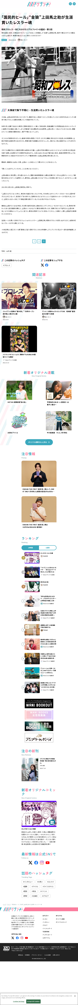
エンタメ (45, 919)
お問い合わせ (56, 955)
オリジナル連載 (60, 919)
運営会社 (20, 955)
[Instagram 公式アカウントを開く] (22, 938)
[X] (30, 863)
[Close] (75, 996)
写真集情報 (46, 932)
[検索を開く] (70, 4)
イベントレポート (47, 928)
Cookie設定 (47, 955)
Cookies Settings (18, 1001)
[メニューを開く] (74, 4)
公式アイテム (46, 938)
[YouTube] (47, 863)
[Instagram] (42, 863)
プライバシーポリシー (37, 955)
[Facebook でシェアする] (46, 265)
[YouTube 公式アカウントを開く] (26, 938)
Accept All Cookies (33, 1001)
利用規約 (27, 955)
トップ (4, 904)
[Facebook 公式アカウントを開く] (17, 938)
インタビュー (46, 922)
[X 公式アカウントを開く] (12, 938)
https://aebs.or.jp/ (17, 950)
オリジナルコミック (61, 922)
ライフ (4, 40)
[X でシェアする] (42, 265)
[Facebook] (36, 863)
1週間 (48, 548)
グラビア (45, 925)
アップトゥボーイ (47, 935)
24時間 (30, 548)
